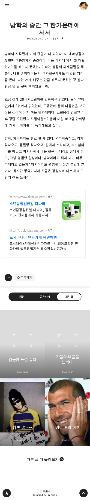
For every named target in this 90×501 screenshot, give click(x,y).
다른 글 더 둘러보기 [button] (43, 459)
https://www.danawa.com (27, 197)
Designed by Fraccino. (45, 495)
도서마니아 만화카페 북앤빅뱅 (33, 237)
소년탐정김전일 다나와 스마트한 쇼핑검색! (29, 204)
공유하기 (45, 297)
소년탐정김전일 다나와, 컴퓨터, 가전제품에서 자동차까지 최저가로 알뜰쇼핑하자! (30, 213)
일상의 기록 (57, 38)
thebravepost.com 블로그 (6, 493)
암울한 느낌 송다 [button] (22, 344)
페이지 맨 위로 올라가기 (83, 493)
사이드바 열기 (6, 5)
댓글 (21, 297)
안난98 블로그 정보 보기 (83, 5)
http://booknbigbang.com (27, 231)
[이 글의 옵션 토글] (8, 277)
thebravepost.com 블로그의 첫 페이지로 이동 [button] (45, 5)
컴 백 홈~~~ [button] (22, 412)
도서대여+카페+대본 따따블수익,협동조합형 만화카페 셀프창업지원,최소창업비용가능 (43, 246)
